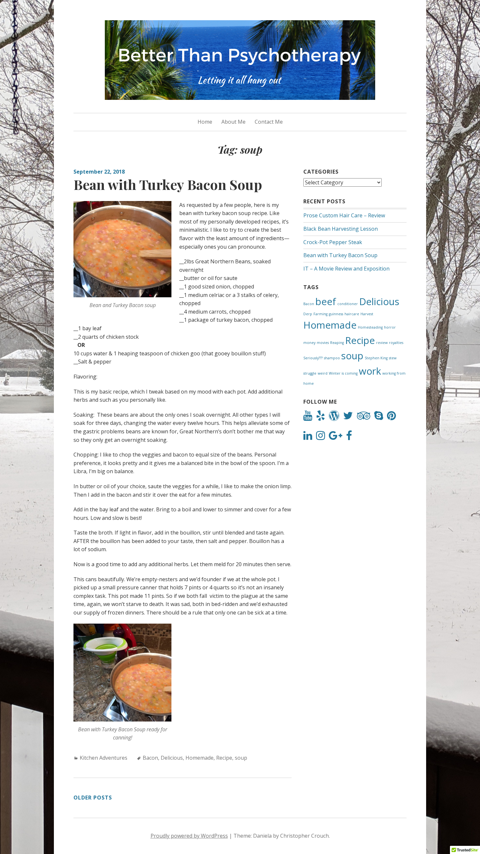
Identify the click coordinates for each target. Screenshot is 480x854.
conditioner (347, 304)
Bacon (150, 757)
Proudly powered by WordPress (189, 835)
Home (205, 121)
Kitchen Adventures (103, 757)
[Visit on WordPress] (334, 417)
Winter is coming (343, 373)
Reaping (337, 342)
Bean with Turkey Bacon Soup (167, 184)
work (370, 371)
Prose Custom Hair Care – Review (344, 215)
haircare (351, 314)
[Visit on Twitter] (348, 417)
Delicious (172, 757)
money (309, 342)
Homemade (199, 757)
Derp (307, 314)
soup (241, 757)
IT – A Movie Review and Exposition (346, 268)
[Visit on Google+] (335, 437)
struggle (309, 373)
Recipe (224, 757)
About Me (233, 121)
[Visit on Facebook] (349, 437)
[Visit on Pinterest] (391, 417)
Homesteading (370, 327)
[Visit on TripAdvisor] (363, 417)
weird (323, 373)
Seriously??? (313, 358)
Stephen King (376, 358)
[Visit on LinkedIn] (307, 437)
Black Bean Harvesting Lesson (340, 228)
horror (390, 327)
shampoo (332, 358)
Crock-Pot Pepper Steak (332, 242)
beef (325, 301)
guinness (336, 314)
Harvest (366, 314)
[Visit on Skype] (378, 417)
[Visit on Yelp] (320, 417)
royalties (396, 342)
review (382, 342)
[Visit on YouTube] (307, 417)
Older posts (92, 797)
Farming (320, 314)
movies (323, 342)
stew (392, 358)
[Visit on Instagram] (320, 437)
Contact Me (269, 121)
